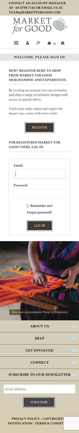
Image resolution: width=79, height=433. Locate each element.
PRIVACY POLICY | (27, 418)
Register (39, 127)
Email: (18, 165)
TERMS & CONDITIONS (53, 423)
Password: (21, 185)
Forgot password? (39, 212)
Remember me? (42, 206)
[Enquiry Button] (62, 42)
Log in (39, 225)
